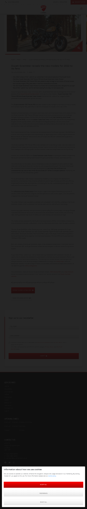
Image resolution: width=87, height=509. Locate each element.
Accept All (43, 484)
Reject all (43, 502)
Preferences (44, 493)
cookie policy (52, 476)
